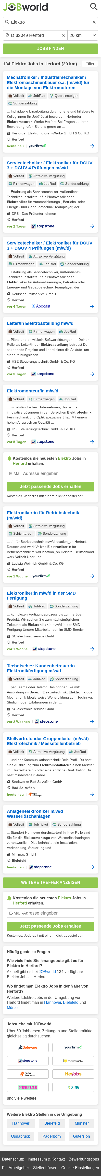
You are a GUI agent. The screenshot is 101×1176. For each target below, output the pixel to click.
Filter (90, 64)
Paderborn (51, 1136)
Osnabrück (20, 1136)
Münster (14, 1007)
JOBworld (47, 972)
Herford (52, 63)
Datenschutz (13, 1159)
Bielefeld (70, 1002)
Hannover (52, 1002)
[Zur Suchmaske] (94, 7)
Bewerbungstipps (84, 1159)
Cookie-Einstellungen (80, 1168)
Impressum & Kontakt (46, 1159)
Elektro (19, 63)
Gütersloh (81, 1136)
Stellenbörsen (45, 1168)
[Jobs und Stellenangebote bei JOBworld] (25, 7)
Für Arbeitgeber (15, 1168)
